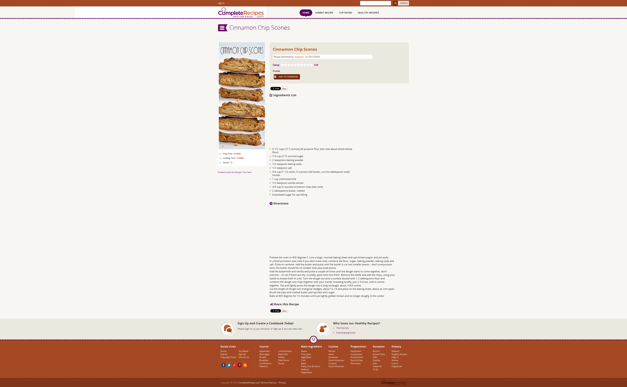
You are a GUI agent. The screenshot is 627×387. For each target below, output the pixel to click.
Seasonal (377, 366)
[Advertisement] (339, 121)
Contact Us (243, 357)
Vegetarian (397, 366)
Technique (356, 363)
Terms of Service (268, 382)
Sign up (277, 328)
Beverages (264, 354)
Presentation (357, 357)
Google (234, 365)
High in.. (395, 357)
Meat (303, 363)
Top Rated (243, 351)
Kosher (395, 360)
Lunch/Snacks (285, 351)
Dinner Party (379, 354)
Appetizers (264, 351)
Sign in (221, 3)
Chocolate (306, 354)
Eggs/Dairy (306, 357)
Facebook (223, 365)
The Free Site (342, 327)
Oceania (332, 363)
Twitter (229, 365)
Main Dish (283, 354)
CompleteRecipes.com (249, 382)
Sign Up (242, 354)
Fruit (303, 360)
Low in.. (395, 363)
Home (223, 351)
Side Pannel (223, 27)
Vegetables (306, 372)
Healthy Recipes (399, 354)
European (333, 357)
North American (336, 360)
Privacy (282, 382)
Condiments (265, 363)
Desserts (263, 366)
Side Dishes (283, 360)
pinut (239, 365)
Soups (281, 363)
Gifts (375, 357)
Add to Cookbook (288, 76)
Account (265, 328)
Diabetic (395, 351)
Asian (331, 354)
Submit (223, 354)
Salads (281, 357)
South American (336, 366)
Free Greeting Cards (345, 332)
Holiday (376, 360)
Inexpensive (356, 354)
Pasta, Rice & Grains (310, 366)
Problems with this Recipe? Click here (234, 172)
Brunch (376, 351)
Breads (262, 357)
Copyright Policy (228, 357)
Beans (304, 351)
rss (245, 365)
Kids (375, 363)
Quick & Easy (357, 360)
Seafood (305, 369)
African (332, 351)
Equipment (356, 351)
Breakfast (264, 360)
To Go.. (376, 369)
